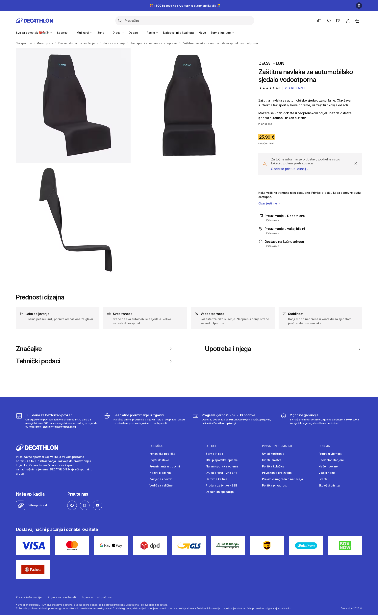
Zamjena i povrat (160, 479)
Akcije (151, 32)
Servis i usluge (221, 32)
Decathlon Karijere (331, 460)
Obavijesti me (268, 203)
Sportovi (63, 32)
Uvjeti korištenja (273, 453)
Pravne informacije (28, 597)
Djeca (117, 32)
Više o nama (326, 472)
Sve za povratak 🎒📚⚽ (32, 32)
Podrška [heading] (156, 446)
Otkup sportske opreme (222, 460)
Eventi (322, 479)
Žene (101, 32)
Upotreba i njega (228, 349)
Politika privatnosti (275, 485)
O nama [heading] (324, 446)
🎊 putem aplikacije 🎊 (185, 5)
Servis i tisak (214, 453)
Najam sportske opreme (222, 466)
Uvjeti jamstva (271, 460)
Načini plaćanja (160, 472)
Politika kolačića (273, 466)
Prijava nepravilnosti (62, 597)
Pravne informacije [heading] (277, 446)
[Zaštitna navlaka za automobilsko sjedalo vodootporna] (73, 105)
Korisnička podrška (162, 453)
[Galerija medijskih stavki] (131, 163)
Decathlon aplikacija (220, 491)
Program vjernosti (330, 453)
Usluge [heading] (211, 446)
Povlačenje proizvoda (277, 472)
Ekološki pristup (329, 485)
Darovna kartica (216, 479)
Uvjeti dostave (159, 460)
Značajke (29, 349)
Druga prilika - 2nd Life (221, 472)
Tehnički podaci (38, 361)
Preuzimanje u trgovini (164, 466)
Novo (202, 32)
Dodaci (134, 32)
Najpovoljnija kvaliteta (178, 32)
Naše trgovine (328, 466)
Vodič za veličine (161, 485)
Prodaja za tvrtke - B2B (221, 485)
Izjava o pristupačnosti (97, 597)
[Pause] (359, 5)
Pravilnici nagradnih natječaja (282, 479)
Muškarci (83, 32)
